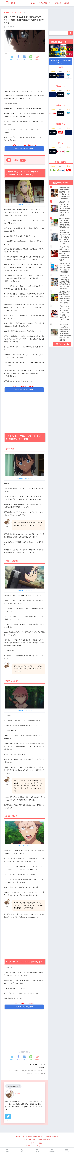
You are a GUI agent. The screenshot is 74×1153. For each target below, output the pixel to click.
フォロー (37, 1151)
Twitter (8, 1120)
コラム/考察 (43, 3)
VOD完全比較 (52, 1151)
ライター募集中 (38, 1136)
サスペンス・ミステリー (36, 1073)
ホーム (19, 1136)
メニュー (67, 1151)
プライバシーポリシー (36, 1143)
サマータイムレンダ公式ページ (25, 204)
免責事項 (48, 1136)
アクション (26, 1071)
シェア (22, 1151)
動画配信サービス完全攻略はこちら (61, 61)
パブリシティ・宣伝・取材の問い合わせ (37, 1139)
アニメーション (38, 1071)
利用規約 (55, 1136)
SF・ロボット (15, 1071)
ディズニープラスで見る (23, 148)
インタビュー (32, 3)
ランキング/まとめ (55, 3)
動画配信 (66, 3)
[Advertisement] (24, 76)
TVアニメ (42, 1064)
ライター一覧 (27, 1136)
